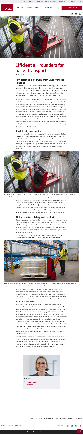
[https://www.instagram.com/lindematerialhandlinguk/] (80, 425)
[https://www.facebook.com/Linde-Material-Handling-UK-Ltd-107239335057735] (76, 425)
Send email (30, 384)
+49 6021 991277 (32, 382)
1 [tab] (41, 55)
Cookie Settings (78, 418)
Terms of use (39, 418)
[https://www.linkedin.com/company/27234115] (72, 425)
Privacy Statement (48, 418)
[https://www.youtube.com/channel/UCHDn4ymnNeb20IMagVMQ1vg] (67, 425)
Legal (56, 418)
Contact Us (31, 418)
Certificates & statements (65, 418)
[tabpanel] (41, 37)
